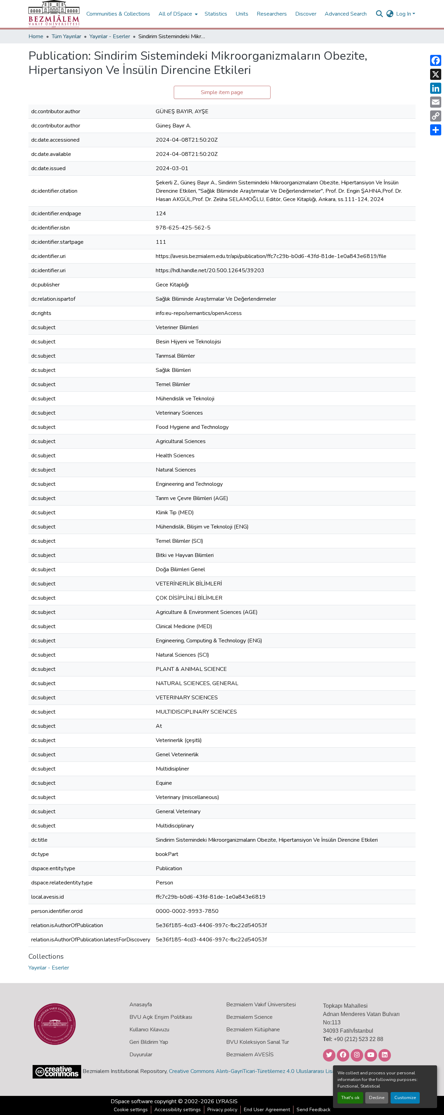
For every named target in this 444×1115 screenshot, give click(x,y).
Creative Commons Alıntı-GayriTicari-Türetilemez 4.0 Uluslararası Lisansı (255, 1071)
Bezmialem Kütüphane (253, 1029)
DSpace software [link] (132, 1101)
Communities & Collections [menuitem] (118, 14)
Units (242, 14)
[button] (53, 14)
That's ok (350, 1098)
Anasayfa (140, 1004)
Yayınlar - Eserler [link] (109, 36)
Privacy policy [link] (222, 1109)
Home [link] (35, 36)
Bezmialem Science (249, 1017)
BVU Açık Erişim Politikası (160, 1017)
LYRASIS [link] (227, 1101)
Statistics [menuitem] (216, 14)
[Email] (436, 102)
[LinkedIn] (436, 88)
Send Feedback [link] (314, 1109)
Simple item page (222, 92)
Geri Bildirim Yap (148, 1042)
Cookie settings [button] (131, 1109)
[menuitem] (177, 14)
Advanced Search (346, 14)
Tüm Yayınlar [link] (66, 36)
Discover (305, 14)
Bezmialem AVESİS (250, 1054)
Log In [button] (404, 14)
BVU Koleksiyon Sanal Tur (257, 1042)
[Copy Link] (436, 116)
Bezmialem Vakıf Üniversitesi (261, 1004)
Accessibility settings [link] (177, 1109)
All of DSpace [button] (175, 14)
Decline (376, 1098)
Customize (405, 1098)
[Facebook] (436, 60)
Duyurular (140, 1054)
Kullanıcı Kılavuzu (149, 1029)
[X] (436, 74)
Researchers (272, 14)
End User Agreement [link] (267, 1109)
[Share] (436, 130)
